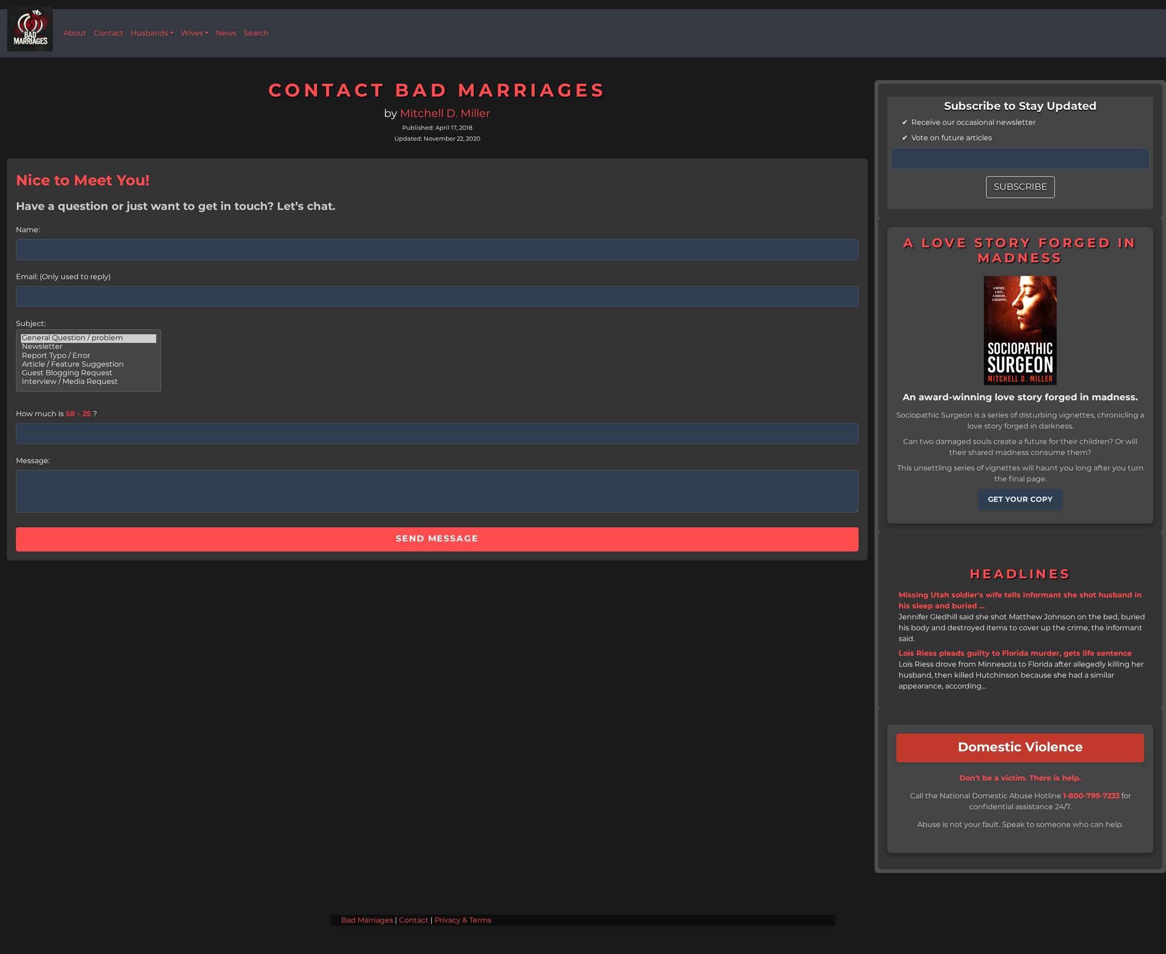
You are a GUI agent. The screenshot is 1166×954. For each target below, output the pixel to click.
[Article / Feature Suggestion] (88, 365)
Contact (414, 920)
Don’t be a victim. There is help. (1020, 778)
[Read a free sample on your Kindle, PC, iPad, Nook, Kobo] (1020, 330)
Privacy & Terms (463, 920)
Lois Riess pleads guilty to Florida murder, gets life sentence (1015, 653)
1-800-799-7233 (1091, 796)
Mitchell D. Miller (445, 113)
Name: (28, 230)
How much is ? (56, 414)
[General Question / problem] (88, 338)
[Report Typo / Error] (88, 356)
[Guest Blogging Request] (88, 373)
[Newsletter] (88, 347)
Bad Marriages (367, 920)
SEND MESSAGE (437, 539)
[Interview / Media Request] (88, 382)
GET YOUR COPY (1020, 499)
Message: (33, 460)
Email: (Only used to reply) (63, 277)
